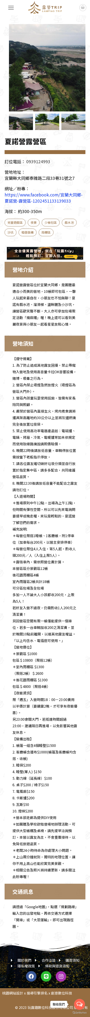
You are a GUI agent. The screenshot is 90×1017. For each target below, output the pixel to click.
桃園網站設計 (12, 993)
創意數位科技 (61, 993)
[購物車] (82, 7)
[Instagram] (61, 976)
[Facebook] (31, 976)
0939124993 (38, 161)
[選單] (11, 8)
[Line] (46, 976)
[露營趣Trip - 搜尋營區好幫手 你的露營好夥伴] (45, 7)
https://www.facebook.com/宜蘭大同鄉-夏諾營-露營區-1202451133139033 (44, 198)
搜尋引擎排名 (37, 993)
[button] (77, 71)
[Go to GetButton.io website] (80, 1012)
